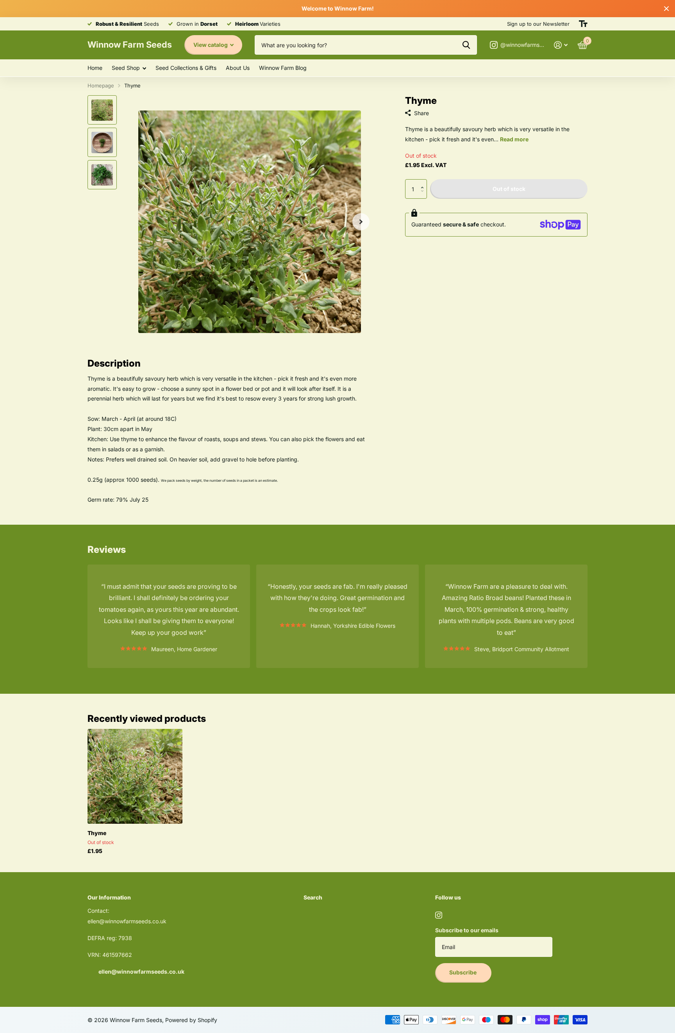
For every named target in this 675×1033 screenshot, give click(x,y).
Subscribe (463, 972)
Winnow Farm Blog (283, 67)
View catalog (211, 44)
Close (666, 8)
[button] (361, 221)
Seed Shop (126, 67)
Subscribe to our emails (466, 930)
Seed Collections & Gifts (185, 67)
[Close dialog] (173, 916)
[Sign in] (561, 45)
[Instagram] (438, 915)
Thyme (97, 833)
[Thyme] (135, 776)
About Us (238, 67)
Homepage (101, 85)
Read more (514, 139)
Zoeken (466, 45)
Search (313, 897)
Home (95, 67)
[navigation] (102, 110)
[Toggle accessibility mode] (583, 24)
